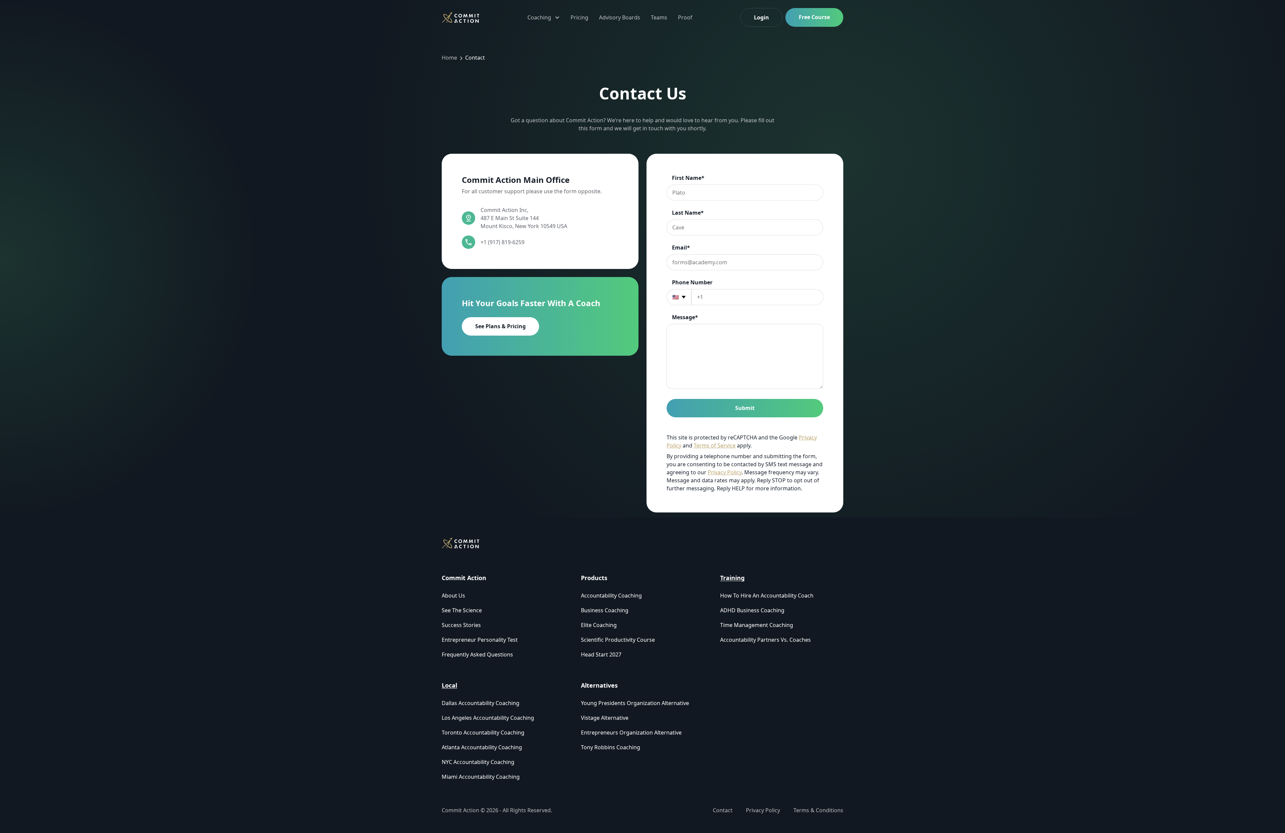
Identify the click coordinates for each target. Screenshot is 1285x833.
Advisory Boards (619, 17)
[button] (543, 17)
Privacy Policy (725, 472)
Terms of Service (715, 445)
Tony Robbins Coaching (610, 747)
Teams (659, 17)
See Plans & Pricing (500, 326)
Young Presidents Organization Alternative (635, 703)
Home (449, 57)
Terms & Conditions (818, 810)
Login (761, 17)
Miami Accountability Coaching (481, 776)
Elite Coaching (599, 625)
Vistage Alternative (604, 717)
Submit (745, 408)
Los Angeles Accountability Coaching (488, 717)
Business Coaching (604, 610)
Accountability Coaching (611, 595)
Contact (475, 57)
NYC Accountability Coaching (478, 762)
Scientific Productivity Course (618, 639)
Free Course (814, 17)
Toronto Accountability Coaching (483, 732)
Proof (685, 17)
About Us (453, 595)
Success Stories (461, 625)
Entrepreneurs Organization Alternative (631, 732)
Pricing (579, 17)
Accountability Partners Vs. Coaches (765, 639)
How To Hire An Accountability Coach (766, 595)
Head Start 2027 (601, 654)
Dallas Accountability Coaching (480, 703)
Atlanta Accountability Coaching (482, 747)
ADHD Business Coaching (752, 610)
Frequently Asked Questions (477, 654)
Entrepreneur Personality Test (480, 639)
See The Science (462, 610)
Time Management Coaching (756, 625)
